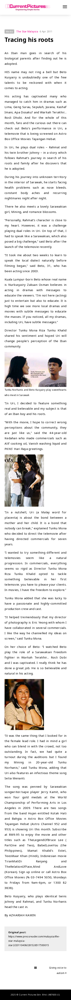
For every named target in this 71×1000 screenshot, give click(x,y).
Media (9, 31)
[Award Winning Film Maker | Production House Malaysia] (27, 7)
